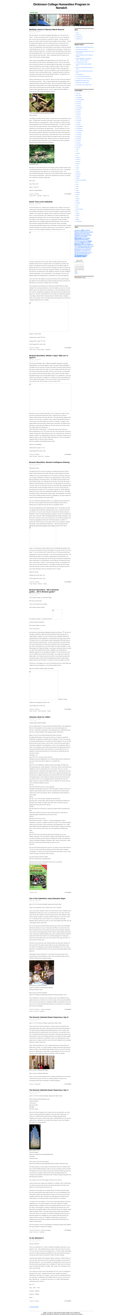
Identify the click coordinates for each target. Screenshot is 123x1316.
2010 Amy (78, 93)
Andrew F (78, 159)
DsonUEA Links (81, 277)
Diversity (79, 233)
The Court (83, 249)
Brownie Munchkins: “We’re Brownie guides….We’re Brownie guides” (83, 59)
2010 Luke (37, 1301)
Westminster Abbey (80, 256)
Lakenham (81, 236)
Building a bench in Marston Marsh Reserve (46, 29)
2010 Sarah (78, 140)
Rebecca (77, 215)
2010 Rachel (78, 138)
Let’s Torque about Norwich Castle (83, 76)
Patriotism (40, 583)
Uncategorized (37, 1084)
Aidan (77, 149)
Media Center (66, 1314)
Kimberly (78, 192)
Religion (77, 244)
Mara (77, 196)
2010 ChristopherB (80, 99)
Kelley (77, 190)
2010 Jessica (37, 1009)
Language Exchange (76, 1314)
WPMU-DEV (77, 1312)
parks (90, 241)
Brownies (35, 456)
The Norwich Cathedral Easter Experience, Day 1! (49, 1090)
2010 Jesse (78, 116)
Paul (77, 207)
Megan (77, 200)
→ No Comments (67, 194)
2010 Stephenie (79, 145)
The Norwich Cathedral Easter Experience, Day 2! (49, 1017)
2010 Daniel (78, 101)
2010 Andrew (79, 95)
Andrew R (78, 161)
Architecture (77, 230)
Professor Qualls (79, 209)
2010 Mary (78, 124)
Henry (77, 186)
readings (77, 213)
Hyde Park (84, 235)
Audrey (77, 167)
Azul (77, 169)
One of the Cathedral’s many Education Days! (47, 898)
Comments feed (79, 36)
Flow (77, 182)
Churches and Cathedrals (46, 1009)
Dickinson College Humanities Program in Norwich (61, 6)
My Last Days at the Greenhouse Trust (83, 84)
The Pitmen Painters (84, 250)
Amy (77, 155)
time (89, 250)
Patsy (77, 205)
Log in (77, 32)
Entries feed (78, 34)
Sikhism (89, 244)
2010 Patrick (78, 136)
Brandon (78, 171)
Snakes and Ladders (42, 711)
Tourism (76, 252)
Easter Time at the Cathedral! (41, 202)
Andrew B (78, 157)
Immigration (76, 236)
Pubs (36, 892)
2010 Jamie (37, 347)
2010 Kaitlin (78, 120)
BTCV (34, 195)
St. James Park (86, 246)
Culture (75, 233)
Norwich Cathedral (40, 349)
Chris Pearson (57, 1312)
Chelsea (77, 178)
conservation (39, 195)
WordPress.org (79, 38)
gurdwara (88, 233)
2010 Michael (79, 134)
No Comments (38, 31)
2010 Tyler (37, 194)
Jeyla (77, 188)
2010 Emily (78, 109)
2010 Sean (78, 143)
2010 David (78, 103)
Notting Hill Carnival (83, 241)
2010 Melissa (78, 132)
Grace (77, 184)
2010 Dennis (78, 105)
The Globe (87, 249)
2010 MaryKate (79, 126)
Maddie (77, 194)
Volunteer (45, 583)
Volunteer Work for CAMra (39, 717)
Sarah (77, 217)
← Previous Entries (34, 1307)
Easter (34, 349)
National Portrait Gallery (81, 239)
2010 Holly (78, 112)
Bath (85, 230)
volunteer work (46, 195)
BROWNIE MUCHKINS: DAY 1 (83, 80)
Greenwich (84, 233)
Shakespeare (84, 244)
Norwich (76, 241)
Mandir (85, 236)
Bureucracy (78, 174)
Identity (89, 235)
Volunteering (47, 349)
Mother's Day (41, 456)
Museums (78, 202)
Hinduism (77, 235)
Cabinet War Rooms (84, 232)
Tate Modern (81, 247)
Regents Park (87, 243)
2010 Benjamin (79, 97)
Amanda (77, 153)
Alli (77, 151)
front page (34, 12)
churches (91, 232)
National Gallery (86, 238)
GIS (60, 1314)
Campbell (78, 176)
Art (82, 230)
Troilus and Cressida (83, 252)
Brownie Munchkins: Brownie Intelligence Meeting (49, 462)
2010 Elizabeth (79, 107)
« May (76, 273)
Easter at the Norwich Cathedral (82, 82)
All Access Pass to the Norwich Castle (83, 78)
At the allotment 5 (36, 1238)
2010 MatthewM (79, 130)
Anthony (78, 163)
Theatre (77, 219)
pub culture (77, 243)
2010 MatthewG (79, 128)
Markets (77, 198)
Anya (77, 165)
